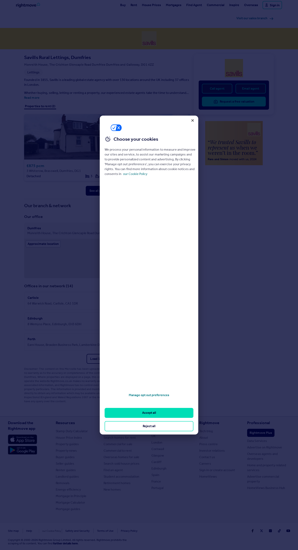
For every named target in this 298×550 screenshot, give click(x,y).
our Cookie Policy (135, 174)
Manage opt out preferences (149, 395)
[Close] (192, 120)
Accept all (149, 413)
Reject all (149, 426)
